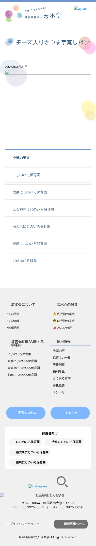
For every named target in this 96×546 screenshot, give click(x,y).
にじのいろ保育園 (26, 175)
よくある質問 (62, 378)
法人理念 (13, 314)
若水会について (23, 304)
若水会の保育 (67, 304)
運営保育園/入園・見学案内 (27, 343)
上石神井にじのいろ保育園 (33, 209)
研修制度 (59, 364)
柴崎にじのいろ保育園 (30, 243)
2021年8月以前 (25, 261)
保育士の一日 (62, 357)
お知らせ (71, 412)
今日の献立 (21, 157)
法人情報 (13, 321)
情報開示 (13, 328)
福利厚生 (59, 371)
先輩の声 (59, 350)
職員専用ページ (74, 524)
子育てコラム (27, 412)
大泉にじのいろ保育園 (30, 192)
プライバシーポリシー (24, 524)
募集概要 (59, 385)
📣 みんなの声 (62, 328)
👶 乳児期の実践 (64, 314)
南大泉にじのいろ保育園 (31, 226)
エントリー (60, 392)
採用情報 (64, 341)
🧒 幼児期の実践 (64, 321)
